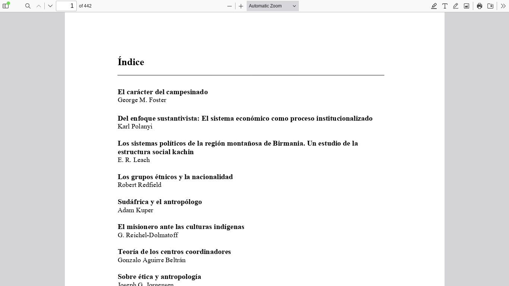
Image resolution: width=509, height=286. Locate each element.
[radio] (434, 6)
